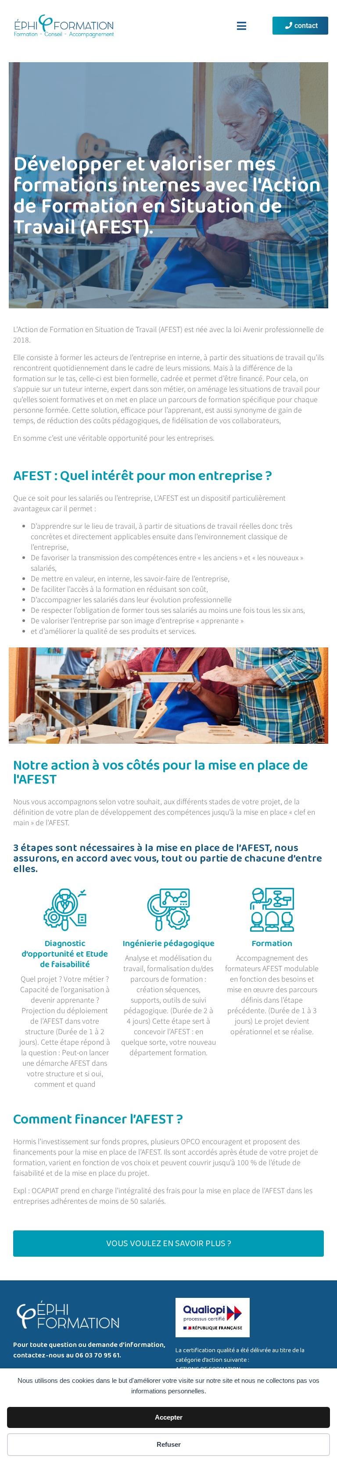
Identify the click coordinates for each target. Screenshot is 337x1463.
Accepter (169, 1417)
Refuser (169, 1444)
